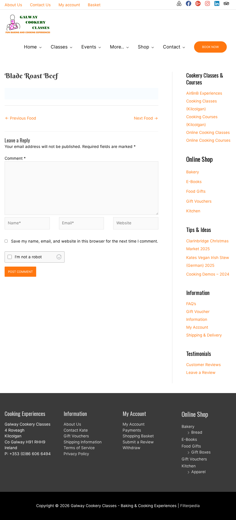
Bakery (192, 172)
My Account (197, 327)
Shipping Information (83, 442)
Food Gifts (196, 191)
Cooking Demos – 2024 (207, 274)
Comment (15, 158)
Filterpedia (190, 505)
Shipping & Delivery (204, 335)
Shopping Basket (138, 436)
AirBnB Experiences (204, 93)
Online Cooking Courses (208, 140)
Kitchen (193, 211)
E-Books (194, 181)
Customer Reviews (203, 364)
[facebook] (190, 3)
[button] (210, 47)
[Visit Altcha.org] (59, 256)
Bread (196, 432)
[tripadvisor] (227, 3)
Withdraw (131, 447)
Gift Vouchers (199, 201)
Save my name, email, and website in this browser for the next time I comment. (84, 241)
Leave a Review (200, 372)
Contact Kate (76, 430)
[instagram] (209, 3)
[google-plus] (199, 3)
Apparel (198, 471)
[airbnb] (180, 3)
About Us (72, 424)
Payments (132, 430)
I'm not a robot (28, 257)
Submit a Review (138, 442)
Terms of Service (79, 447)
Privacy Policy (76, 453)
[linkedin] (218, 3)
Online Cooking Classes (208, 132)
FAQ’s (191, 303)
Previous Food (20, 118)
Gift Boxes (201, 452)
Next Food (146, 118)
